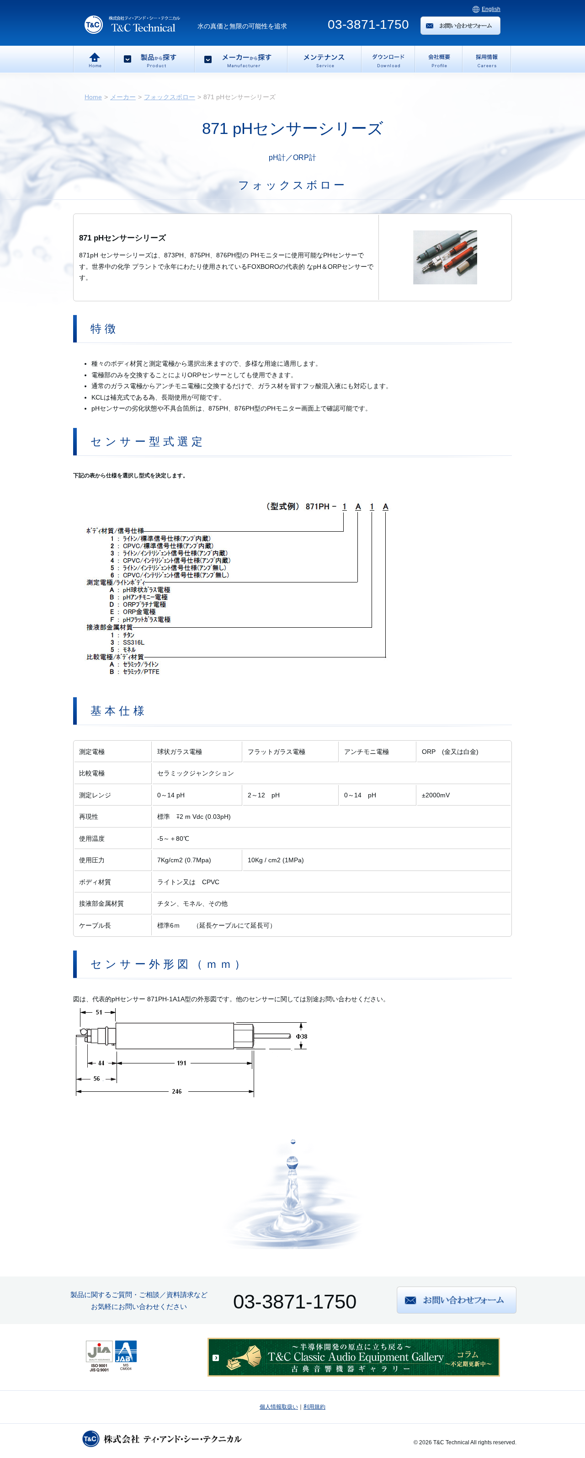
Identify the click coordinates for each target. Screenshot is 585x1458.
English (491, 9)
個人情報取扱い (279, 1407)
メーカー (123, 97)
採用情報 (486, 59)
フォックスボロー (169, 97)
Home (93, 59)
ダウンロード (387, 59)
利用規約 (314, 1407)
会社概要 (438, 59)
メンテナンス (324, 59)
